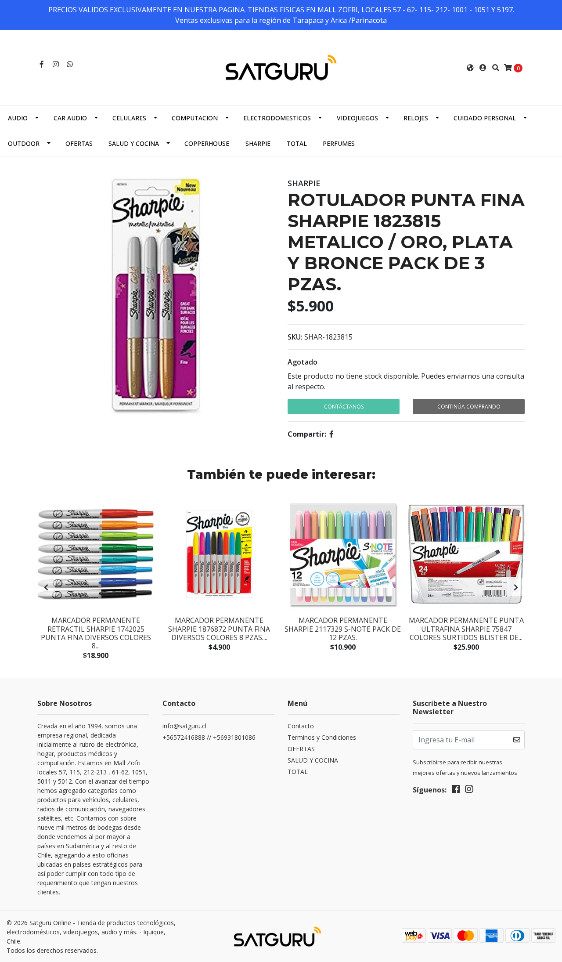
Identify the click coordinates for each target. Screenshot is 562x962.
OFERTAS (79, 143)
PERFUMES (339, 143)
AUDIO (18, 118)
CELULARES (129, 118)
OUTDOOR (24, 143)
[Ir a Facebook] (41, 64)
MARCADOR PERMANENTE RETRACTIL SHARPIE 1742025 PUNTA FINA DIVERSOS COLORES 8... (96, 633)
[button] (470, 67)
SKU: (295, 337)
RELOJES (415, 118)
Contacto (301, 726)
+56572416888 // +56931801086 (209, 737)
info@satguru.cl (184, 726)
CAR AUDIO (70, 118)
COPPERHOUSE (206, 143)
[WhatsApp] (69, 64)
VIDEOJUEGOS (357, 118)
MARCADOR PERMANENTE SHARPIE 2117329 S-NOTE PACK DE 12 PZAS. (343, 628)
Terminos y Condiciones (322, 737)
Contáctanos (344, 406)
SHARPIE (257, 143)
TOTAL (297, 143)
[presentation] (46, 587)
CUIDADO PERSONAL (485, 118)
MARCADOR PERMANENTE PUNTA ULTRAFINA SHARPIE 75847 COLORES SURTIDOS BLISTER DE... (466, 628)
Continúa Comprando (469, 406)
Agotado (302, 362)
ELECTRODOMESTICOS (277, 118)
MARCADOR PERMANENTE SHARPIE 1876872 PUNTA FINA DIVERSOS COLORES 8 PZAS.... (219, 628)
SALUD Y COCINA (133, 143)
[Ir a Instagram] (55, 64)
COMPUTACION (195, 118)
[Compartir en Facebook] (331, 434)
